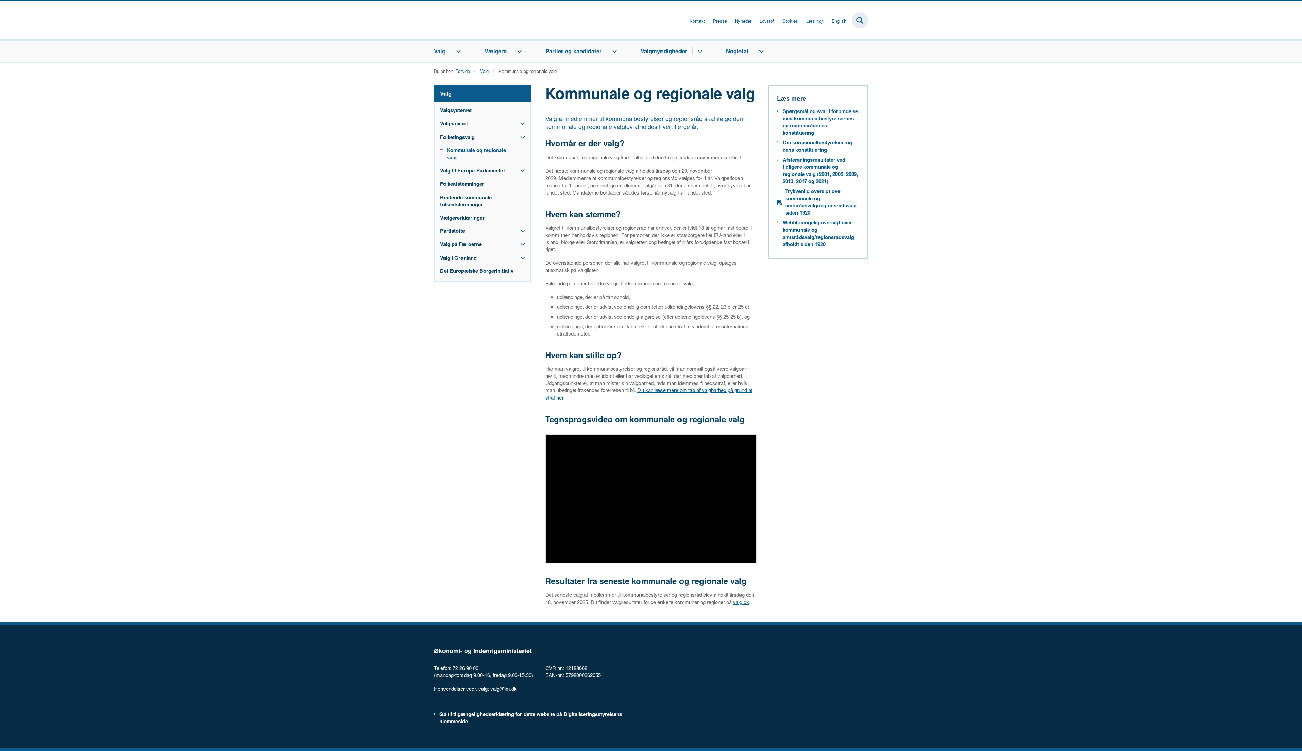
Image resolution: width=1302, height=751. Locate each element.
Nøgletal (737, 51)
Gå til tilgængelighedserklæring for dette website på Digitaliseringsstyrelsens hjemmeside (530, 718)
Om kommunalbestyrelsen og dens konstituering (817, 146)
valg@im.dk (503, 688)
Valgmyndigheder (663, 51)
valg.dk (741, 601)
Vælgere (496, 51)
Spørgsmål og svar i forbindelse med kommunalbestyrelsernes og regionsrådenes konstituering (820, 122)
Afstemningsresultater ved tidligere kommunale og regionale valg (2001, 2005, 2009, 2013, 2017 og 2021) (820, 170)
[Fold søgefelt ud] (860, 20)
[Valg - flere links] (457, 51)
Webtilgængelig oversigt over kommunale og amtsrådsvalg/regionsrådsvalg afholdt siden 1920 (818, 233)
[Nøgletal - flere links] (760, 51)
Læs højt (815, 21)
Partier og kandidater (573, 51)
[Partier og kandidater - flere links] (613, 51)
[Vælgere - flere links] (518, 51)
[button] (521, 123)
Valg (440, 51)
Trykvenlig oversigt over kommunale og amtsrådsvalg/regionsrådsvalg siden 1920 (821, 202)
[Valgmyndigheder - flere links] (699, 51)
